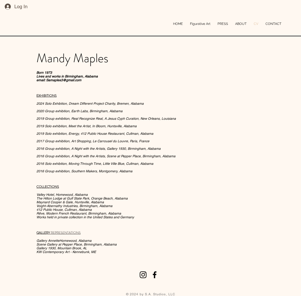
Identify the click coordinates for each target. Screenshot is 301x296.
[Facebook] (154, 274)
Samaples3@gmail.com (63, 80)
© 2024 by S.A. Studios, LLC (150, 294)
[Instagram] (143, 274)
